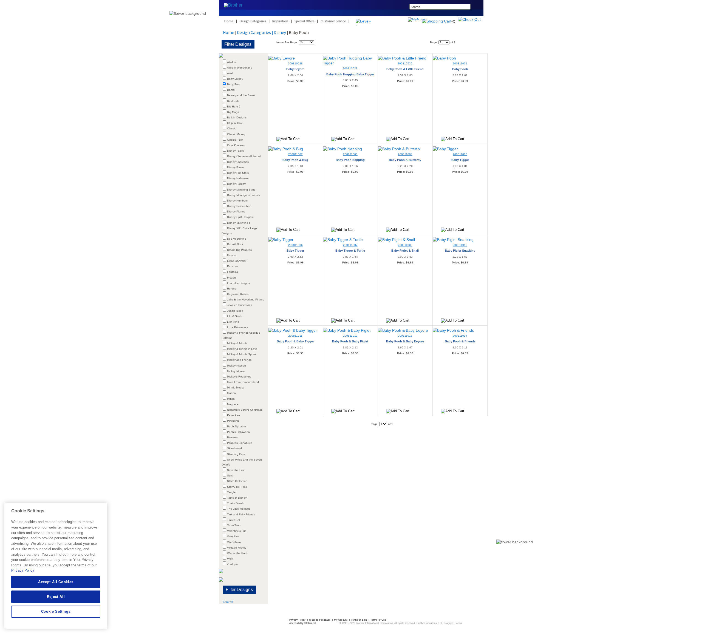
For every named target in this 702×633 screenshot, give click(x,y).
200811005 (460, 154)
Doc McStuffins (236, 238)
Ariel (230, 73)
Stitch (230, 475)
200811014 (460, 335)
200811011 (295, 335)
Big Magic (233, 111)
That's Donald (236, 503)
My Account (341, 619)
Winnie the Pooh (237, 553)
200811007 (350, 244)
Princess (232, 437)
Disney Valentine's (238, 222)
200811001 (460, 63)
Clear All (228, 601)
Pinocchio (233, 420)
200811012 (350, 335)
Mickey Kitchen (236, 365)
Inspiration (280, 21)
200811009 (405, 244)
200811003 (350, 154)
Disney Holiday (236, 183)
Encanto (232, 266)
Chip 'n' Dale (235, 122)
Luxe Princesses (237, 327)
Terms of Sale (359, 619)
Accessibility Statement (302, 623)
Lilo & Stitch (234, 316)
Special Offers (304, 21)
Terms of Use (378, 619)
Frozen (231, 277)
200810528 (295, 63)
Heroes (231, 288)
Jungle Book (235, 310)
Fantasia (232, 271)
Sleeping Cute (236, 454)
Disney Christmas (238, 161)
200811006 (295, 244)
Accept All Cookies (55, 582)
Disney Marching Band (241, 189)
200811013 (405, 335)
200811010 (460, 244)
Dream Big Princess (239, 249)
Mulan (231, 398)
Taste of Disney (237, 497)
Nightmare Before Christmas (244, 409)
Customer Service (333, 21)
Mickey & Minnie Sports (241, 354)
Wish (230, 558)
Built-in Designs (237, 117)
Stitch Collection (237, 480)
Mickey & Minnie (237, 343)
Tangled (232, 492)
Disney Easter (236, 167)
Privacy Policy (297, 619)
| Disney (279, 32)
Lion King (233, 321)
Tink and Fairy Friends (241, 514)
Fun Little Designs (238, 283)
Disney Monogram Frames (243, 195)
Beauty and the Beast (241, 95)
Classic (231, 128)
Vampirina (233, 536)
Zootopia (232, 564)
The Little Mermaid (238, 508)
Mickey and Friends (239, 359)
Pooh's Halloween (238, 431)
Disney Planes (236, 211)
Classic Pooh (235, 139)
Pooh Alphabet (236, 426)
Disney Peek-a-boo (239, 206)
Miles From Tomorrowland (243, 382)
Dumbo (231, 255)
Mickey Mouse (236, 371)
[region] (55, 566)
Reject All (56, 597)
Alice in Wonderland (239, 67)
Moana (231, 392)
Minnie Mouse (236, 387)
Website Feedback (320, 619)
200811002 (295, 154)
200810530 (405, 63)
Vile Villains (234, 542)
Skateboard (234, 448)
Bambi (231, 89)
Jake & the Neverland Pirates (245, 299)
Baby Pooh (234, 84)
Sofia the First (236, 470)
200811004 (405, 154)
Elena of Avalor (236, 260)
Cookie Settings (56, 611)
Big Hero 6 (233, 106)
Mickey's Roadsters (239, 376)
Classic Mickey (236, 134)
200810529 (350, 68)
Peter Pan (233, 415)
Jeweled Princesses (239, 304)
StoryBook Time (237, 486)
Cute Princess (236, 145)
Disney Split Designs (240, 216)
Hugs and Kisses (237, 294)
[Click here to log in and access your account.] (431, 20)
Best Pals (233, 101)
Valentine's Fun (237, 530)
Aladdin (232, 62)
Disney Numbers (237, 200)
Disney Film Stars (238, 172)
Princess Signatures (239, 442)
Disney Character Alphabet (244, 156)
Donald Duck (235, 244)
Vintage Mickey (236, 547)
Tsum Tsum (234, 525)
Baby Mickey (235, 78)
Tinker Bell (233, 519)
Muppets (232, 404)
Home (228, 21)
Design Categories (253, 21)
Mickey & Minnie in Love (242, 348)
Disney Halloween (238, 178)
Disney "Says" (236, 150)
